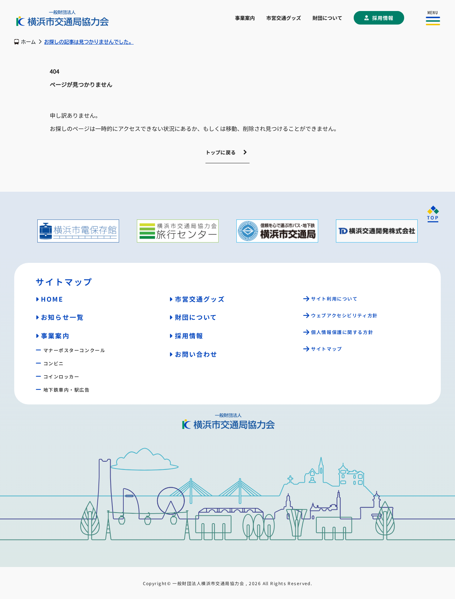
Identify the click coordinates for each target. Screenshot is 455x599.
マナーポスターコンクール (74, 350)
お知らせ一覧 (62, 317)
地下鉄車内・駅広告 (66, 389)
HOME (52, 298)
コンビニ (53, 363)
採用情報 (383, 17)
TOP (433, 217)
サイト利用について (334, 298)
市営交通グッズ (283, 17)
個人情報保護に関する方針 (342, 332)
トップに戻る (220, 152)
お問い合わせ (196, 354)
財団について (327, 17)
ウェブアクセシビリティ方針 (344, 315)
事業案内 (245, 17)
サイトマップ (326, 348)
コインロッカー (61, 376)
